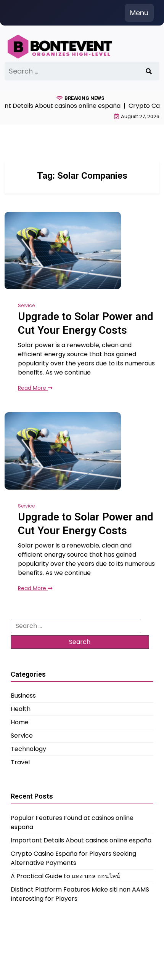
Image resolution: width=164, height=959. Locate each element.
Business (23, 695)
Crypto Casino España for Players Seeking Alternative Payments (73, 858)
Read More (33, 388)
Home (20, 722)
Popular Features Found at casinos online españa (72, 822)
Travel (20, 762)
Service (26, 305)
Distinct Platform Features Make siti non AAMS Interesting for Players (80, 894)
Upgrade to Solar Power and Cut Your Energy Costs (85, 323)
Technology (28, 748)
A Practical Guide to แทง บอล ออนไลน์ (65, 876)
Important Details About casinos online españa (81, 840)
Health (21, 708)
